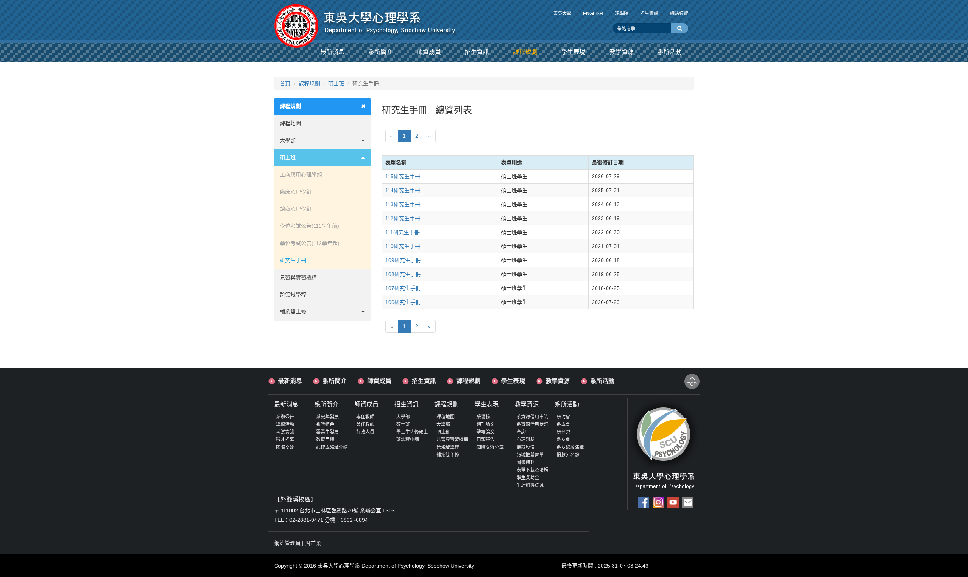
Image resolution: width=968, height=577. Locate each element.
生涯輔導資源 (530, 485)
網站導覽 (679, 13)
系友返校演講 (570, 447)
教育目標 (325, 439)
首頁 (285, 83)
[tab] (322, 106)
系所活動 (602, 381)
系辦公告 (285, 417)
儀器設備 (526, 447)
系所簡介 (335, 381)
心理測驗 (526, 439)
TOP (692, 384)
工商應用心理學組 (301, 174)
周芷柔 (313, 543)
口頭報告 (485, 439)
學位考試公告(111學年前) (309, 226)
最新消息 (290, 381)
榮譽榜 (483, 417)
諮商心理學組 (296, 209)
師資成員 (379, 381)
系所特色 (325, 424)
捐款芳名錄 (568, 455)
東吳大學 (562, 13)
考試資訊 (285, 432)
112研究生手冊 (402, 218)
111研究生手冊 (402, 232)
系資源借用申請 (532, 417)
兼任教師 (365, 424)
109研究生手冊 (403, 260)
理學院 (621, 13)
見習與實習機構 (298, 278)
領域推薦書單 (530, 455)
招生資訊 (649, 13)
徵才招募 (285, 439)
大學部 (288, 140)
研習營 (563, 432)
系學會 (563, 424)
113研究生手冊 (402, 204)
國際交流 (285, 447)
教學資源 (558, 381)
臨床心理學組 (296, 192)
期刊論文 (485, 424)
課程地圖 (290, 123)
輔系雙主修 (293, 312)
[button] (332, 52)
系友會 (563, 439)
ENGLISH (593, 13)
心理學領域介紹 (332, 447)
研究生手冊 (293, 260)
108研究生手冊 (403, 274)
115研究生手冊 (402, 176)
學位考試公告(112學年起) (310, 243)
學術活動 (285, 424)
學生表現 (513, 381)
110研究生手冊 (402, 246)
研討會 (563, 417)
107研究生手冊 (403, 288)
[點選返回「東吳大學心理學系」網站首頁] (365, 20)
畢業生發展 (327, 432)
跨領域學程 (293, 295)
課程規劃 (309, 83)
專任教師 (365, 417)
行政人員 (365, 432)
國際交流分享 (490, 447)
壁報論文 (485, 432)
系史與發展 (327, 417)
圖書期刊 (526, 462)
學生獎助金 (528, 477)
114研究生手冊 (402, 190)
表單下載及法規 (532, 470)
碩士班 (336, 83)
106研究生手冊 (403, 302)
